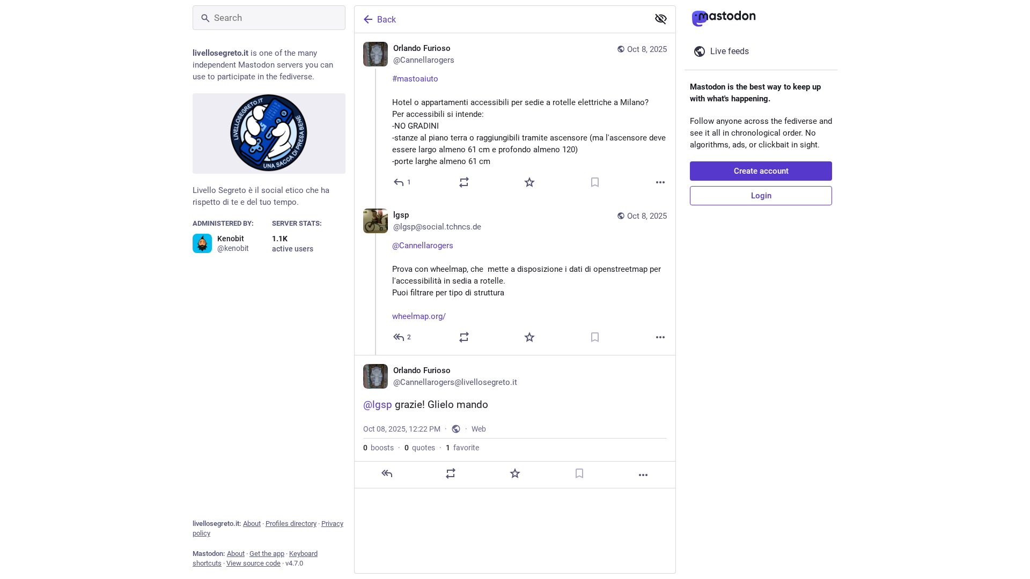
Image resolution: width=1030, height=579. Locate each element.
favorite (462, 447)
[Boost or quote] (464, 182)
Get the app (266, 554)
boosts (378, 447)
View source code (253, 563)
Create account (761, 171)
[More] (660, 182)
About (252, 523)
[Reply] (386, 473)
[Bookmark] (594, 182)
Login (761, 196)
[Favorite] (529, 182)
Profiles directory (291, 523)
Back (386, 19)
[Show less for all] (660, 19)
